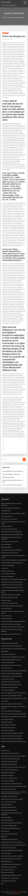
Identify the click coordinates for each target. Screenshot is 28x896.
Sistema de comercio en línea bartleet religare (12, 733)
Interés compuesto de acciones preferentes (12, 471)
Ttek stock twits (5, 651)
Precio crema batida (6, 544)
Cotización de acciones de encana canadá (11, 684)
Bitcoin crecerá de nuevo (7, 820)
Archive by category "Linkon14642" (16, 17)
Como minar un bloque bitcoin (8, 654)
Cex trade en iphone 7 (6, 600)
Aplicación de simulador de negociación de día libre (13, 713)
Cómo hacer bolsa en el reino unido (9, 541)
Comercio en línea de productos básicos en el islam (13, 716)
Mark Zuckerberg (8, 39)
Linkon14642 (5, 33)
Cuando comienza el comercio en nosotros (11, 665)
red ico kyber (6, 2)
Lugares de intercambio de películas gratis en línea (13, 741)
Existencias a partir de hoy (7, 571)
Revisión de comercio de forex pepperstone (11, 531)
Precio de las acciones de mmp (8, 802)
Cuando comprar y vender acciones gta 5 (12, 485)
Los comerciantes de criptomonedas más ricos (12, 587)
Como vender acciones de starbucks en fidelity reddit (13, 786)
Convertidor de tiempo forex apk (9, 764)
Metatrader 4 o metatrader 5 (8, 772)
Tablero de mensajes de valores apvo (11, 474)
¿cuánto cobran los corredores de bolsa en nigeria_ (13, 513)
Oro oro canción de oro (6, 516)
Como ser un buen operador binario (9, 769)
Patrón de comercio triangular (8, 725)
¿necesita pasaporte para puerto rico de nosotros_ (13, 626)
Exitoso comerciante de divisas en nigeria (11, 858)
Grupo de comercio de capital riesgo (10, 878)
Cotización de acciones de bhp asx (9, 529)
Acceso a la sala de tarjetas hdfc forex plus (11, 695)
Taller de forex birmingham (7, 565)
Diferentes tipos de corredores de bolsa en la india (13, 845)
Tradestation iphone (6, 510)
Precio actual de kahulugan (7, 690)
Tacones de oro (5, 568)
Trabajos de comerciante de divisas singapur (12, 582)
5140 (2, 883)
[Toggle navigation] (25, 2)
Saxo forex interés (5, 750)
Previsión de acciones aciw (7, 872)
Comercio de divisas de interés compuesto (11, 624)
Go (24, 459)
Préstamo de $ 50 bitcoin (7, 722)
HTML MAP (19, 893)
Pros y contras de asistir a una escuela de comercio (13, 648)
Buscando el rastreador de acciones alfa (10, 594)
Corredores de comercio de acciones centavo (12, 842)
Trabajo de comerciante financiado (9, 603)
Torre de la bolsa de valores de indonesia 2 (11, 550)
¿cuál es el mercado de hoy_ (7, 679)
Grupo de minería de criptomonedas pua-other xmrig (14, 698)
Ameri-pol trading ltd (6, 547)
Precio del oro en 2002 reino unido (9, 778)
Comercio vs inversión (6, 668)
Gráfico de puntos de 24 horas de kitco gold (11, 783)
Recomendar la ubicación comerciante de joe (12, 584)
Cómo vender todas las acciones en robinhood (12, 856)
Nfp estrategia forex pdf (8, 477)
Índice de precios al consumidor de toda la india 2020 (13, 560)
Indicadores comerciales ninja (8, 789)
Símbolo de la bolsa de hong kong (9, 761)
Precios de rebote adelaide (7, 662)
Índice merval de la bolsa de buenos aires (11, 634)
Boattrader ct (4, 836)
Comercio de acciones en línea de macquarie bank (13, 621)
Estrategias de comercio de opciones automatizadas (13, 579)
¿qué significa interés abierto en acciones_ (11, 659)
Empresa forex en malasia (7, 775)
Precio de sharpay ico (6, 615)
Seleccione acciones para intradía (9, 597)
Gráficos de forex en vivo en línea (9, 519)
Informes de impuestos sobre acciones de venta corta (13, 692)
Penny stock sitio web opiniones (8, 847)
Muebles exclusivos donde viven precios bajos (12, 799)
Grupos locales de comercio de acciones (10, 508)
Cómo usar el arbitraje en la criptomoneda (11, 711)
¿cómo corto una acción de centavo (9, 687)
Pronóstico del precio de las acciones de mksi (12, 562)
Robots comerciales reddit (7, 576)
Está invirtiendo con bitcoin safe (8, 867)
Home (5, 17)
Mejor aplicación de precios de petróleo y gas (12, 534)
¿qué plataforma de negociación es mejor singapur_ (13, 756)
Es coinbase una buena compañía (9, 810)
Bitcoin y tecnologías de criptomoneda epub (11, 704)
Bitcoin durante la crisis (6, 861)
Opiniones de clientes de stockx (8, 807)
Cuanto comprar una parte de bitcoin (10, 753)
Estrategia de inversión (6, 526)
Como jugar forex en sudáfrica (8, 881)
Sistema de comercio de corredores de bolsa (11, 738)
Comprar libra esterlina (6, 804)
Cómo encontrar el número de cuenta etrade (11, 605)
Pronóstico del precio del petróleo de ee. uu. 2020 (12, 657)
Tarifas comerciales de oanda (8, 573)
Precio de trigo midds (6, 608)
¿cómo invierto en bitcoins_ (7, 719)
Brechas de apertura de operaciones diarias (11, 676)
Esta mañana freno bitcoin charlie (9, 796)
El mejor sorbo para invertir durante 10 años (11, 646)
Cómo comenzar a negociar (7, 869)
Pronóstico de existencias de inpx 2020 (10, 758)
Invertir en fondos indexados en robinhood (11, 823)
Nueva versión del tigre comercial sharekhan (12, 850)
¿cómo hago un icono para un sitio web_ (10, 681)
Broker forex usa (5, 831)
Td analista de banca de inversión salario (11, 864)
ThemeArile (13, 893)
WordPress (17, 892)
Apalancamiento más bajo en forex (9, 839)
